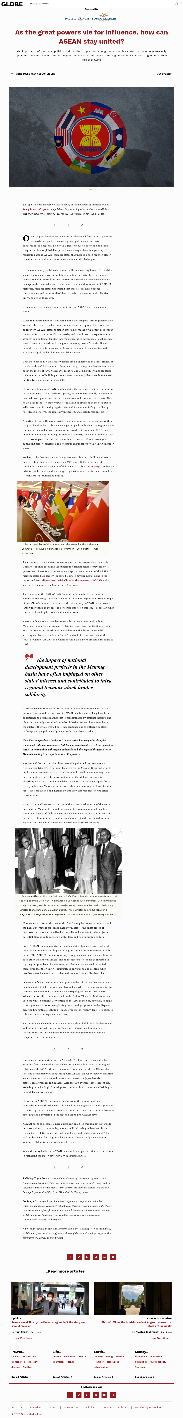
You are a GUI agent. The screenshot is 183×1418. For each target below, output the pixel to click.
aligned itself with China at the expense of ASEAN (72, 580)
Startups (140, 1367)
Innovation (156, 1356)
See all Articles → (21, 1377)
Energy (109, 1356)
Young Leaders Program (36, 209)
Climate (98, 1356)
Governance (18, 1361)
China (14, 1356)
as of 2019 (93, 466)
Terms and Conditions (115, 1407)
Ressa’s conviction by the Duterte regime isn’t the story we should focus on (48, 1322)
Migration (58, 1361)
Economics (141, 1356)
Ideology (32, 1361)
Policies (90, 1407)
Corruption (141, 1361)
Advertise (35, 1407)
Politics (27, 1367)
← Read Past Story (21, 1338)
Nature (120, 1356)
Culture (57, 1356)
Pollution (99, 1361)
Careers (52, 1407)
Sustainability (158, 1361)
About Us (16, 1407)
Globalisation (28, 1356)
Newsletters (71, 1407)
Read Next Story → (161, 1338)
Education (69, 1356)
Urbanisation (101, 1367)
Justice (15, 1367)
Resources (113, 1361)
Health (82, 1356)
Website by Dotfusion (148, 1407)
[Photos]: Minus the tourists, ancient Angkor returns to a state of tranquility (136, 1322)
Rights (70, 1361)
